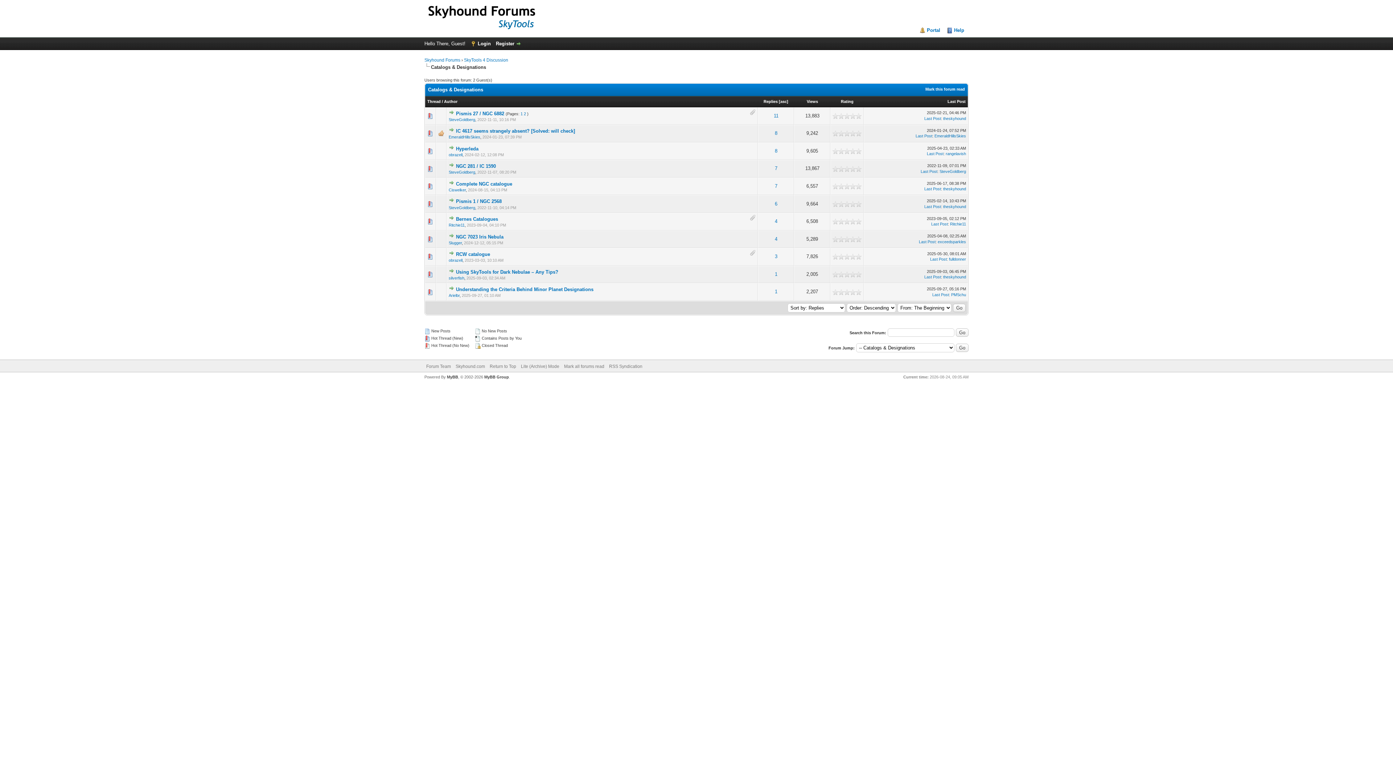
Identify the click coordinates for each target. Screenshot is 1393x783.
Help (959, 30)
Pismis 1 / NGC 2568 (479, 201)
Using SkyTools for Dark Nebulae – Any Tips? (507, 272)
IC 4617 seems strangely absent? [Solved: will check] (515, 131)
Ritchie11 (457, 225)
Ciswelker (457, 190)
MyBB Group (496, 377)
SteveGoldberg (462, 119)
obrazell (456, 155)
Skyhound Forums (442, 60)
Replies (771, 101)
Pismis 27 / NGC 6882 (480, 113)
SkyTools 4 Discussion (486, 60)
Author (450, 101)
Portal (933, 30)
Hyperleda (467, 149)
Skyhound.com (470, 366)
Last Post (957, 101)
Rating (847, 101)
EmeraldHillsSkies (464, 137)
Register (505, 43)
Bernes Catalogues (477, 219)
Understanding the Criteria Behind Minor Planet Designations (524, 289)
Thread (434, 101)
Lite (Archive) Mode (540, 366)
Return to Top (503, 366)
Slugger (455, 243)
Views (812, 101)
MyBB (452, 377)
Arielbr (454, 295)
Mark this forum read (945, 89)
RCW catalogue (473, 254)
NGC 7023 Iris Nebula (480, 237)
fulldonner (957, 259)
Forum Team (438, 366)
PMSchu (958, 295)
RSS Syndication (625, 366)
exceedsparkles (952, 242)
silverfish (456, 278)
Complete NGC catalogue (484, 184)
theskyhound (954, 118)
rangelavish (956, 154)
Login (484, 43)
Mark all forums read (584, 366)
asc (783, 101)
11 (776, 116)
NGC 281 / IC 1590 (476, 166)
